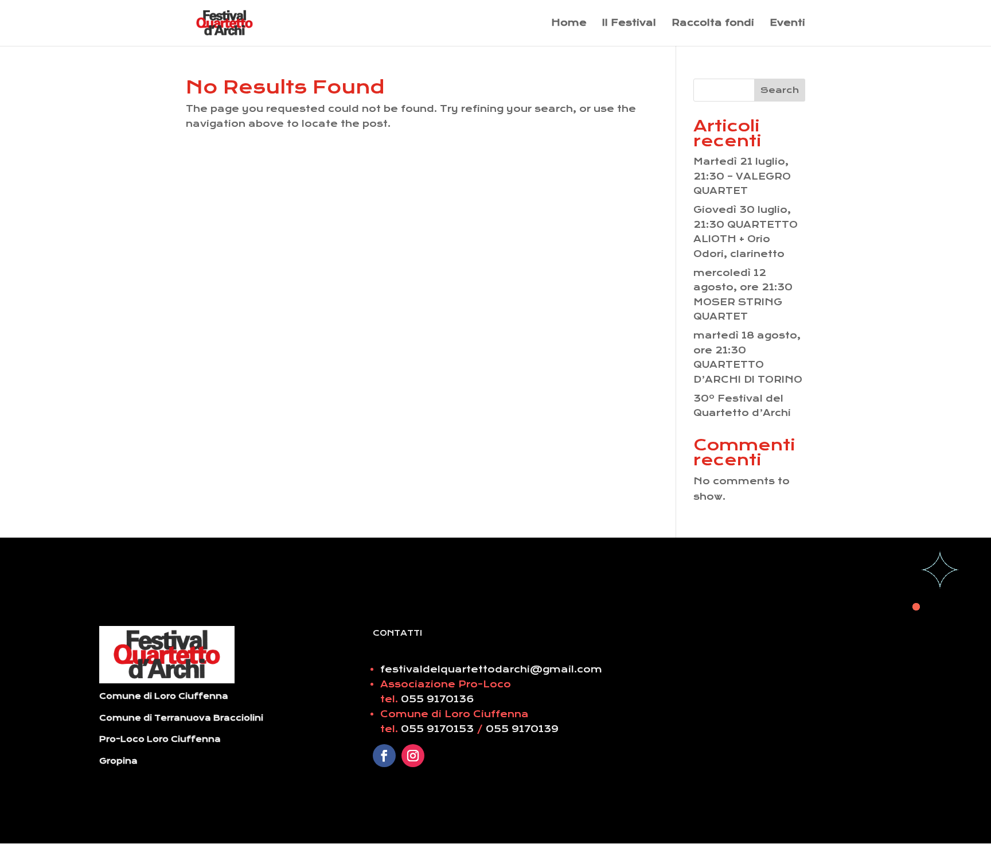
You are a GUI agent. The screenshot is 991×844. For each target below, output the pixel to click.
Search (779, 90)
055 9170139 (522, 729)
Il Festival (629, 23)
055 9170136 (437, 699)
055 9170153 (439, 729)
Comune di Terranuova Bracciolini (181, 717)
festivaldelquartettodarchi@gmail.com (491, 669)
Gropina (118, 760)
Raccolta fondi (713, 23)
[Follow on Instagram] (412, 755)
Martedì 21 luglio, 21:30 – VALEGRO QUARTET (742, 176)
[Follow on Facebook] (384, 755)
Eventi (787, 23)
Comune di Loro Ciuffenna (163, 696)
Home (569, 23)
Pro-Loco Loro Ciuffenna (160, 739)
